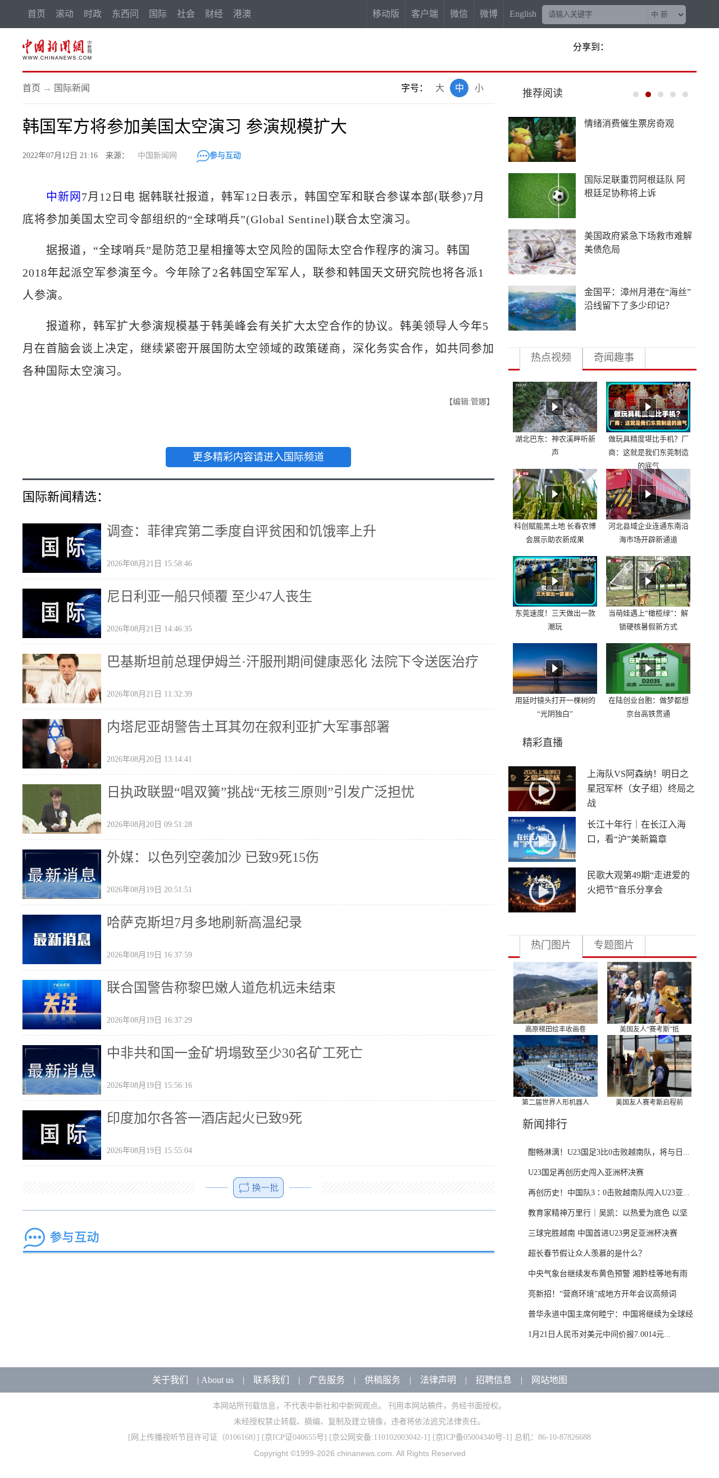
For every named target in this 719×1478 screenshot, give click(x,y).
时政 (93, 14)
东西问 (125, 14)
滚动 (65, 14)
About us (217, 1380)
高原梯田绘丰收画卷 (555, 1029)
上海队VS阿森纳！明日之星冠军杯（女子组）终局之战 (641, 788)
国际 (158, 14)
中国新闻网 (157, 155)
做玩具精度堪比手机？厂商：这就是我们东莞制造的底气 (648, 452)
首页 (36, 14)
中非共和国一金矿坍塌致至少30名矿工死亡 (235, 1053)
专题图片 (614, 945)
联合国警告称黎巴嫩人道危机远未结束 (221, 987)
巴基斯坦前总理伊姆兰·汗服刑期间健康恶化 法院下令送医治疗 (293, 661)
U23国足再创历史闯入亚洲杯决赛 (586, 1172)
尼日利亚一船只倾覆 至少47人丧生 (209, 596)
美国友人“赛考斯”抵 (649, 1029)
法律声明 (438, 1380)
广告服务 (327, 1380)
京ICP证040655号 (294, 1437)
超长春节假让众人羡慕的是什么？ (587, 1253)
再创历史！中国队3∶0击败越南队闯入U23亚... (609, 1192)
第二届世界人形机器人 (555, 1102)
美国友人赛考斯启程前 (649, 1102)
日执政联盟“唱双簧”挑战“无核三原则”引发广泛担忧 (261, 792)
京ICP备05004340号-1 (472, 1437)
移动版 (385, 14)
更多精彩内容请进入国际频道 (258, 457)
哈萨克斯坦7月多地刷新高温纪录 (204, 922)
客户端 (424, 14)
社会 (186, 14)
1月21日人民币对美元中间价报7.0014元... (599, 1334)
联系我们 (271, 1380)
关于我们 (170, 1380)
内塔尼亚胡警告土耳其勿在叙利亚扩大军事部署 (248, 727)
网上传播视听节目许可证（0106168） (194, 1437)
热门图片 (551, 945)
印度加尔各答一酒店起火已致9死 (204, 1118)
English (522, 14)
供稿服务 (383, 1380)
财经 (214, 14)
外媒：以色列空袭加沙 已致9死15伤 (213, 857)
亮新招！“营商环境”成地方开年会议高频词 (602, 1294)
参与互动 (225, 155)
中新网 (63, 197)
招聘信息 (494, 1380)
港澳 (242, 14)
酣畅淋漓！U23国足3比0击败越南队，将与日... (609, 1152)
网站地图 (549, 1380)
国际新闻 (72, 88)
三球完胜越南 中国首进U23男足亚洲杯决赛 (602, 1233)
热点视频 (551, 357)
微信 (459, 14)
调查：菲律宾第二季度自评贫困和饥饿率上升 (241, 531)
